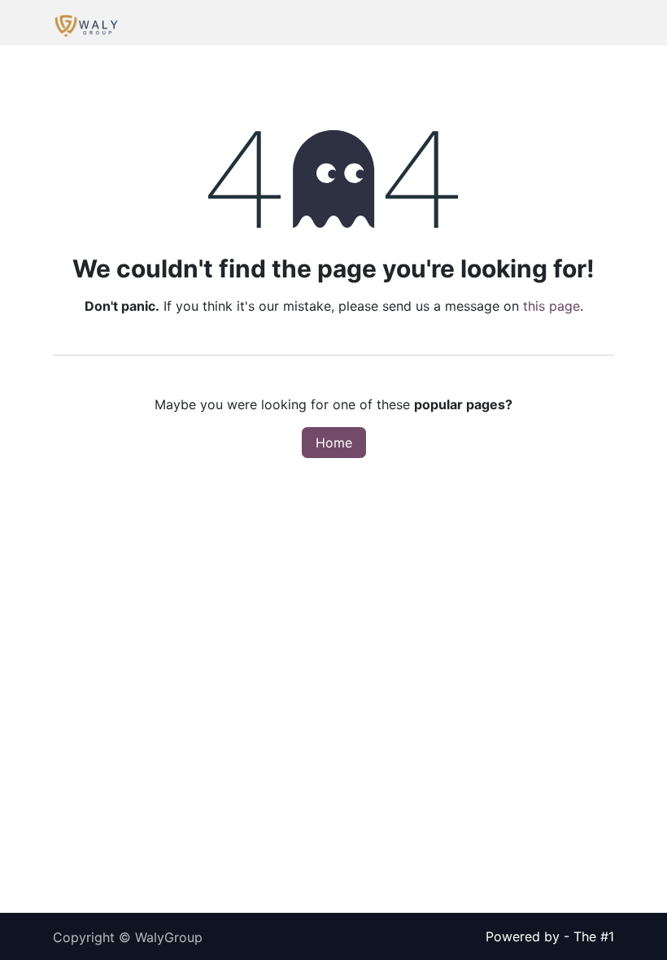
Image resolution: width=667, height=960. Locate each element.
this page (551, 306)
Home (334, 442)
